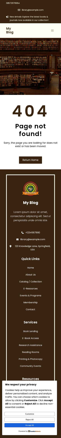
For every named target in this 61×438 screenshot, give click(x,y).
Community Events (30, 366)
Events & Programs (30, 295)
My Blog (9, 30)
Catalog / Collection (30, 281)
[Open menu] (52, 30)
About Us (31, 274)
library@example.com (33, 10)
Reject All (29, 420)
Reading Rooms (30, 352)
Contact (30, 309)
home (30, 267)
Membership (30, 302)
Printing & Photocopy (30, 359)
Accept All (29, 425)
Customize (29, 414)
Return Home (30, 160)
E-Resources (30, 288)
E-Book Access (30, 338)
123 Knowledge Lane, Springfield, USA (32, 248)
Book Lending (30, 331)
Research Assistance (30, 345)
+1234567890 (32, 232)
